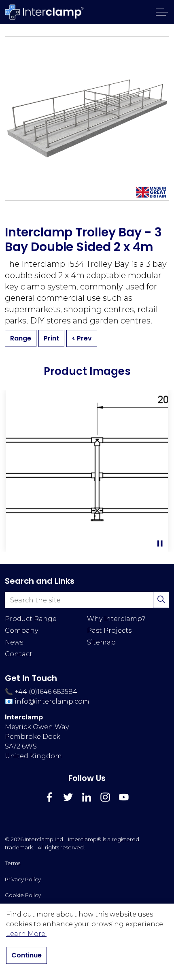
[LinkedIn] (87, 797)
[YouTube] (124, 797)
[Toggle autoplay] (160, 544)
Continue (26, 955)
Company (21, 630)
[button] (87, 471)
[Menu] (162, 12)
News (14, 642)
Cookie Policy (23, 895)
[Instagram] (105, 797)
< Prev (82, 338)
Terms (12, 863)
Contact (18, 654)
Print (51, 338)
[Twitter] (68, 797)
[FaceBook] (49, 797)
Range (20, 338)
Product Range (31, 619)
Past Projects (109, 630)
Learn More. (26, 934)
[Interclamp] (44, 12)
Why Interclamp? (116, 619)
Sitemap (101, 642)
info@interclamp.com (52, 701)
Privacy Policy (23, 879)
